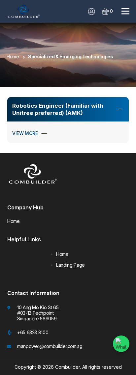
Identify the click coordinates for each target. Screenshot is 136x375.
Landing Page (70, 265)
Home (13, 221)
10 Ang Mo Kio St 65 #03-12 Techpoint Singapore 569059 (37, 313)
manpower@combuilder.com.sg (50, 346)
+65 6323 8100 (32, 332)
